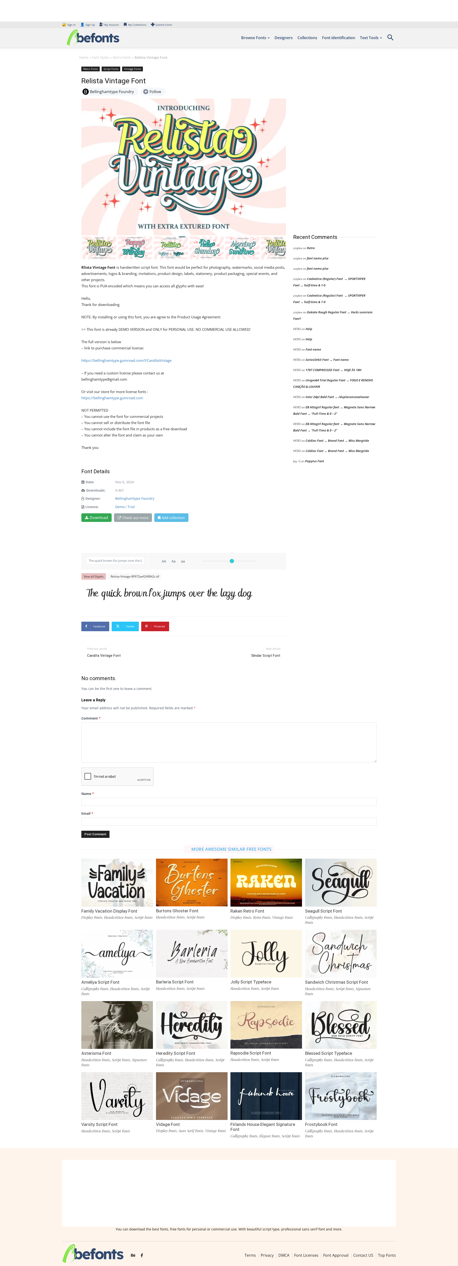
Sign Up (87, 24)
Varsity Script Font (99, 1124)
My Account (111, 24)
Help (309, 329)
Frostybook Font (321, 1124)
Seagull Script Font (323, 911)
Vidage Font (168, 1124)
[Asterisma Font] (117, 1024)
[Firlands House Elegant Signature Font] (266, 1095)
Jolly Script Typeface (250, 981)
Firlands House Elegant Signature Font (262, 1127)
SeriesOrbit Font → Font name (327, 359)
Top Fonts (387, 1255)
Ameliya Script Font (100, 982)
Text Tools (369, 37)
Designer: (93, 498)
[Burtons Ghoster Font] (192, 882)
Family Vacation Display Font (109, 911)
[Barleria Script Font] (192, 953)
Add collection (173, 517)
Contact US (363, 1255)
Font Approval (336, 1255)
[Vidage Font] (192, 1095)
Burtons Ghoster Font (177, 910)
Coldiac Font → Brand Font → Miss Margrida (337, 440)
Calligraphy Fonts (318, 917)
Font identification (338, 37)
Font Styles (100, 57)
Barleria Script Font (175, 981)
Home (83, 57)
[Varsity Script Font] (117, 1095)
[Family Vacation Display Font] (117, 882)
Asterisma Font (96, 1053)
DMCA (283, 1255)
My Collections (137, 24)
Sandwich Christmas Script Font (336, 982)
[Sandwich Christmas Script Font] (341, 953)
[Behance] (133, 1255)
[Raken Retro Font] (266, 882)
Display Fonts (91, 917)
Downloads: (95, 490)
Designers (284, 37)
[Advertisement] (329, 145)
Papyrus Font (314, 461)
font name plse (317, 258)
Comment (91, 718)
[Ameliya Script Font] (117, 953)
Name (87, 793)
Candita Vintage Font (104, 655)
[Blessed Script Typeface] (341, 1024)
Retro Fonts (122, 57)
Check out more (135, 517)
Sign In (69, 24)
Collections (307, 37)
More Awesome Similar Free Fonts (231, 849)
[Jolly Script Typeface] (266, 953)
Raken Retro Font (247, 911)
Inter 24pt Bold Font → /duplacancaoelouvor (337, 397)
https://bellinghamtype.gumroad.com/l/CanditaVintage (126, 360)
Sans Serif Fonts (191, 1130)
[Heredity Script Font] (192, 1024)
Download (99, 517)
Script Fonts (111, 69)
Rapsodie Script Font (250, 1053)
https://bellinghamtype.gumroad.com (112, 397)
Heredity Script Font (175, 1053)
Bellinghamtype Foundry (134, 498)
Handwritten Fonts (118, 917)
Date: (90, 482)
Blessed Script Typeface (328, 1053)
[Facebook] (142, 1255)
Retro (311, 248)
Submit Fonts (164, 24)
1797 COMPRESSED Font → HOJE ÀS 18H (333, 370)
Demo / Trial (125, 506)
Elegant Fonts (269, 1136)
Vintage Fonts (132, 69)
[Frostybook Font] (341, 1095)
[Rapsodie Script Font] (266, 1024)
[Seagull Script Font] (341, 882)
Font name (313, 349)
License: (92, 506)
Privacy (267, 1255)
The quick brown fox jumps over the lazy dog (169, 594)
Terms (250, 1255)
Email (87, 813)
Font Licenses (306, 1255)
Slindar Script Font (265, 655)
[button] (390, 39)
